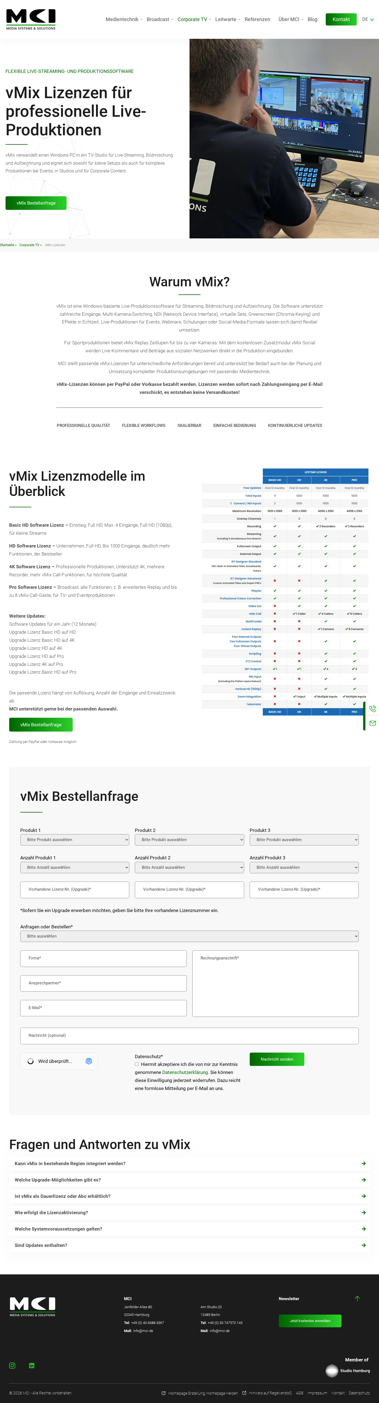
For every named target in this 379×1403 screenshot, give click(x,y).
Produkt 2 (145, 830)
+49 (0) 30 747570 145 (225, 1323)
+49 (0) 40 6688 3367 (147, 1323)
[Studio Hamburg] (347, 1371)
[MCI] (31, 19)
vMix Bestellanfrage (36, 203)
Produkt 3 (260, 830)
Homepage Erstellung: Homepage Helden (203, 1393)
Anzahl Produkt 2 (153, 857)
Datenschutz (149, 1056)
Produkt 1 (30, 830)
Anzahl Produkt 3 (267, 857)
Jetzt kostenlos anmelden (310, 1321)
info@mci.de (143, 1331)
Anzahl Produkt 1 (38, 857)
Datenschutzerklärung (185, 1072)
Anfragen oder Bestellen (46, 927)
